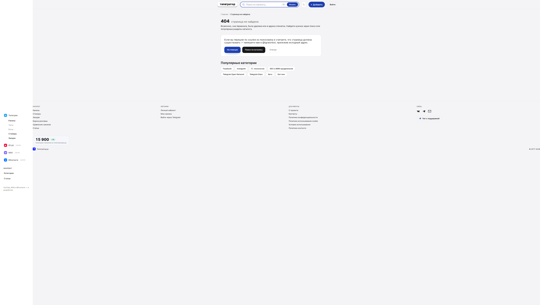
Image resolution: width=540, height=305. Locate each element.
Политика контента (297, 128)
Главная (224, 14)
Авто (270, 74)
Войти (332, 4)
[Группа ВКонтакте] (418, 111)
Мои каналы (166, 114)
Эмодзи (36, 117)
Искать (292, 4)
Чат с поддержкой (430, 118)
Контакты (293, 114)
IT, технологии (257, 68)
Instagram (241, 68)
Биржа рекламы (40, 121)
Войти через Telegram (170, 117)
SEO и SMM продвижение (281, 68)
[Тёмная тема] (304, 4)
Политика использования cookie (303, 121)
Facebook (227, 68)
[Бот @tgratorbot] (424, 111)
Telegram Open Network (233, 74)
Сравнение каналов (42, 124)
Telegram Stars (256, 74)
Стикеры (37, 114)
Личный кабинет (168, 110)
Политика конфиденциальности (303, 117)
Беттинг (281, 74)
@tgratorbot (269, 42)
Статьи (36, 128)
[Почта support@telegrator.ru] (429, 111)
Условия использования (299, 124)
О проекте (293, 110)
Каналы (36, 110)
